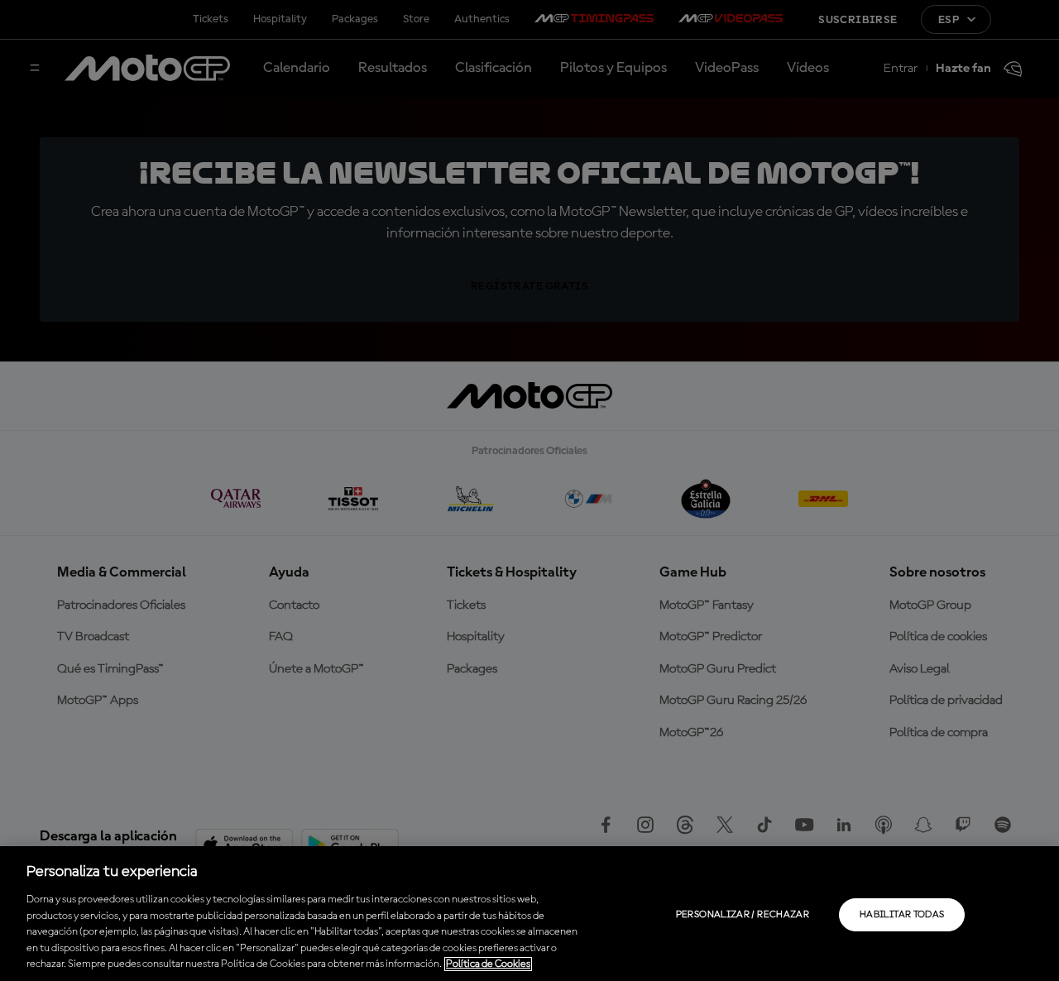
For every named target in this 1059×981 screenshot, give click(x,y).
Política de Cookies (488, 964)
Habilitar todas (902, 915)
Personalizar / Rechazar (742, 915)
